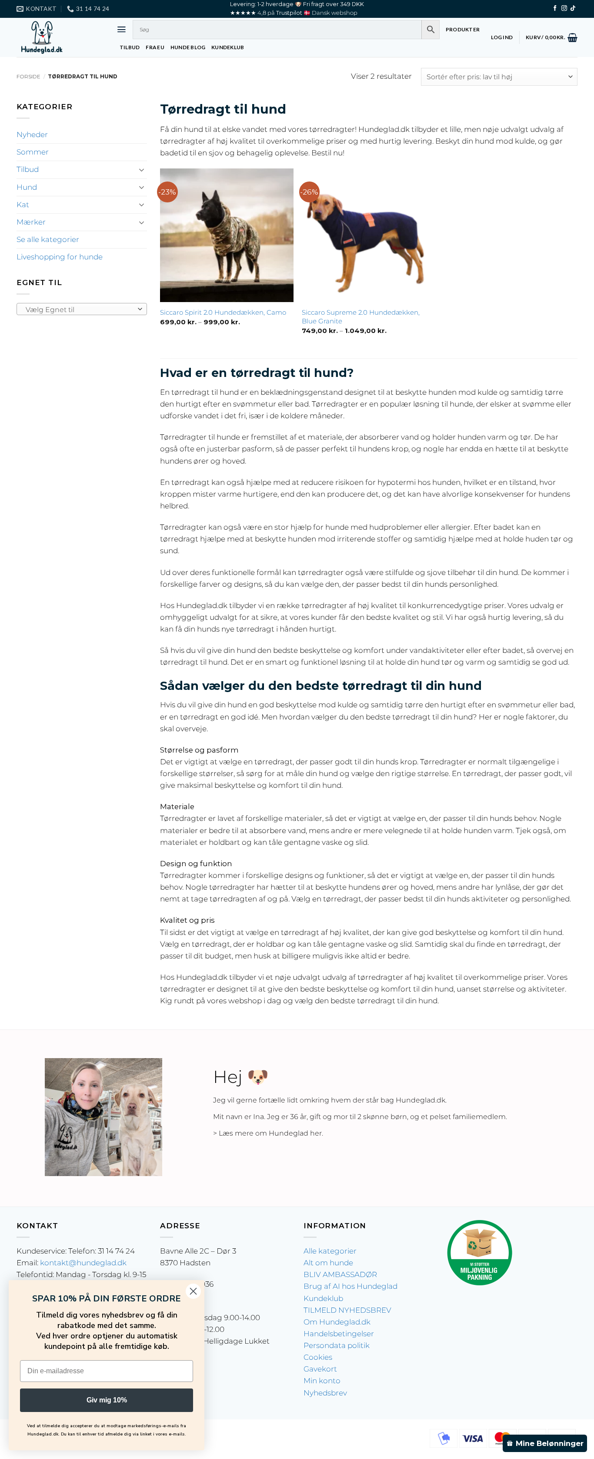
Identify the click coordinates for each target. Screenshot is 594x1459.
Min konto (322, 1380)
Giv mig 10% (107, 1400)
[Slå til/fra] (142, 169)
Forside (28, 77)
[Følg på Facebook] (555, 8)
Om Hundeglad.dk (337, 1322)
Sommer (33, 152)
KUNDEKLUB (227, 47)
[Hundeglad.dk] (60, 37)
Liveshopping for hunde (60, 256)
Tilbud (28, 169)
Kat (23, 204)
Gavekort (320, 1369)
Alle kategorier (330, 1251)
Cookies (318, 1357)
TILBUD (130, 47)
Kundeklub (323, 1298)
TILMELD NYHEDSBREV (347, 1310)
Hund (27, 187)
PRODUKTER (463, 29)
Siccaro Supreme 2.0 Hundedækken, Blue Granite (361, 316)
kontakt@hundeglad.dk (83, 1262)
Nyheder (32, 134)
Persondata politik (337, 1345)
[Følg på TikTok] (573, 8)
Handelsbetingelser (339, 1333)
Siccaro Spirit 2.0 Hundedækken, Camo (223, 312)
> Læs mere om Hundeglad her (267, 1133)
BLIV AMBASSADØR (340, 1274)
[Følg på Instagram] (564, 8)
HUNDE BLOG (187, 47)
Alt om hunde (328, 1262)
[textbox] (79, 309)
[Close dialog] (193, 1291)
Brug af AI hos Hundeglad (350, 1286)
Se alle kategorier (48, 239)
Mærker (31, 222)
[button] (122, 29)
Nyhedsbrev (325, 1392)
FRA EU (155, 47)
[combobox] (82, 309)
